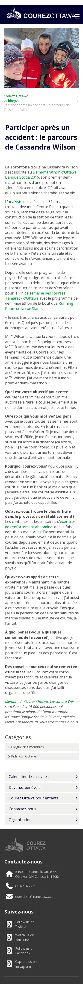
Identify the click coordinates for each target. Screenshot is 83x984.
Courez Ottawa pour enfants (33, 798)
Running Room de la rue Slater (39, 306)
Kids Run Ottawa (24, 756)
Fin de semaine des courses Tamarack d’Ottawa (35, 296)
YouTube (24, 937)
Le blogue (11, 100)
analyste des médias (25, 201)
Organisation (20, 819)
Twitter (24, 924)
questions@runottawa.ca (34, 896)
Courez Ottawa (16, 96)
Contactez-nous (22, 808)
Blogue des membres (27, 747)
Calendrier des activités (29, 776)
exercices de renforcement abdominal (40, 524)
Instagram (26, 964)
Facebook (24, 950)
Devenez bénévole (25, 787)
